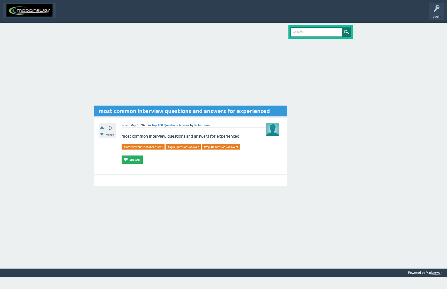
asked (126, 125)
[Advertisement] (190, 65)
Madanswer (434, 273)
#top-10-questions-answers (221, 147)
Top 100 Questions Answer (170, 125)
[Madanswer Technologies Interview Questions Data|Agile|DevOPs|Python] (29, 10)
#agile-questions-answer (183, 147)
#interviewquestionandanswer (143, 147)
